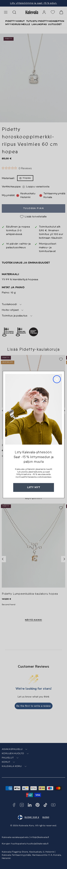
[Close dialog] (56, 379)
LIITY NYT (33, 487)
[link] (33, 409)
